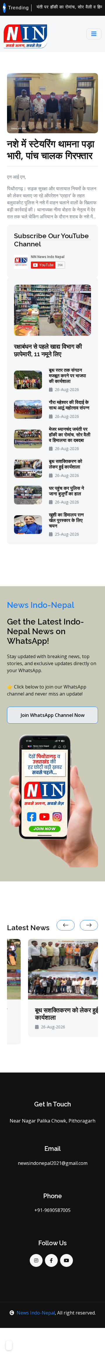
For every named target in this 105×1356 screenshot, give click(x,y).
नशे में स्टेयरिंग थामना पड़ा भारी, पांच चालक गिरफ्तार (50, 149)
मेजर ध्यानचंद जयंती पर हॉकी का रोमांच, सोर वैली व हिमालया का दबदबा (69, 434)
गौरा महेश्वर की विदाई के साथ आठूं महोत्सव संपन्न (69, 405)
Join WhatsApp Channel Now (53, 715)
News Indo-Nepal (36, 1313)
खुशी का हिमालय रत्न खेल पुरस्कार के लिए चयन (66, 520)
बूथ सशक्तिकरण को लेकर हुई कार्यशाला (65, 464)
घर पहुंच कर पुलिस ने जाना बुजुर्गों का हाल (66, 491)
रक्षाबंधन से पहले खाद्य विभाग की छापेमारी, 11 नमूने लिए (48, 350)
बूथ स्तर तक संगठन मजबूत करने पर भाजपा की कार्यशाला (67, 375)
